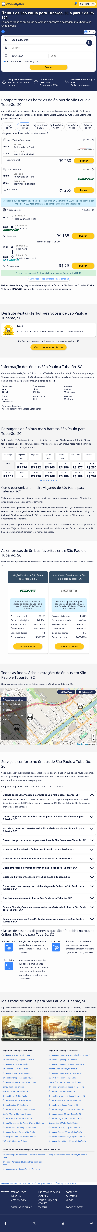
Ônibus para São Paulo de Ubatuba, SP (19, 1136)
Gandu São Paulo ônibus (13, 1087)
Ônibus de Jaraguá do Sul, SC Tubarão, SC (66, 1109)
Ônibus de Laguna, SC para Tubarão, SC (65, 1118)
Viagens (42, 1207)
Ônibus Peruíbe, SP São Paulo (15, 1105)
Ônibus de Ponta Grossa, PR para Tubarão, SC (68, 1136)
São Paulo (67, 692)
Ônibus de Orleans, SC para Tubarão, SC (65, 1127)
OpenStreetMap (82, 744)
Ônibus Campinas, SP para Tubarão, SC (65, 1073)
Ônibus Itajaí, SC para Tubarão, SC (63, 1105)
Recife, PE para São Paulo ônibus (17, 1114)
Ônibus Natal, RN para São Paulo (17, 1100)
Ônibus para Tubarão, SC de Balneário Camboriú (69, 1055)
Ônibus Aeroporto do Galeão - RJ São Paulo (21, 1169)
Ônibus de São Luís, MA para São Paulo (19, 1127)
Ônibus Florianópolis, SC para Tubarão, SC (66, 1096)
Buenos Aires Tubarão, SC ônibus (62, 1069)
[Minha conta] (75, 4)
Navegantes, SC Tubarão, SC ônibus (63, 1123)
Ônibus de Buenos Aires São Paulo (17, 1073)
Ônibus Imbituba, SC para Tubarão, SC (64, 1100)
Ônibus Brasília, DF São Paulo (15, 1069)
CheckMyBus (5, 1183)
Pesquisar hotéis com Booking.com (22, 61)
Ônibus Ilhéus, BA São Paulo (15, 1096)
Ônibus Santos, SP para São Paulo (17, 1118)
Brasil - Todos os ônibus (22, 1183)
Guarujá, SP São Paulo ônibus (15, 1091)
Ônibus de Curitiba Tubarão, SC (61, 1091)
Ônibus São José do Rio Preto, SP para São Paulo (23, 1123)
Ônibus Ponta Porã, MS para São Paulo (19, 1109)
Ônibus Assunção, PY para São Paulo (18, 1060)
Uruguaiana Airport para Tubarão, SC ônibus (67, 1154)
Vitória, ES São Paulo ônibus (15, 1141)
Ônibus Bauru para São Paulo (15, 1064)
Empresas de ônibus (21, 1207)
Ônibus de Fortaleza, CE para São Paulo (19, 1082)
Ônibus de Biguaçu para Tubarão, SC (64, 1060)
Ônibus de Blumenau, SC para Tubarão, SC (66, 1064)
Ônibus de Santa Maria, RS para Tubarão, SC (67, 1141)
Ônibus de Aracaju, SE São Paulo (16, 1055)
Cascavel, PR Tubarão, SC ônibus (62, 1078)
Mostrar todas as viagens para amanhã (50, 278)
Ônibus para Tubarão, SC (66, 1183)
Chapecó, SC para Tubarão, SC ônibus (64, 1082)
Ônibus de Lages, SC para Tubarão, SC (64, 1114)
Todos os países (74, 1207)
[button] (30, 716)
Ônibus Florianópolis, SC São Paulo (18, 1078)
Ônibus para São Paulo (44, 1183)
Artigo (70, 1200)
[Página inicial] (36, 4)
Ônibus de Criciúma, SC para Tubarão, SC (66, 1087)
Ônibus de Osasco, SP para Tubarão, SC (65, 1132)
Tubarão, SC (87, 692)
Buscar (84, 160)
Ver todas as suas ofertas (48, 347)
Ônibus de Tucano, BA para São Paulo (19, 1132)
